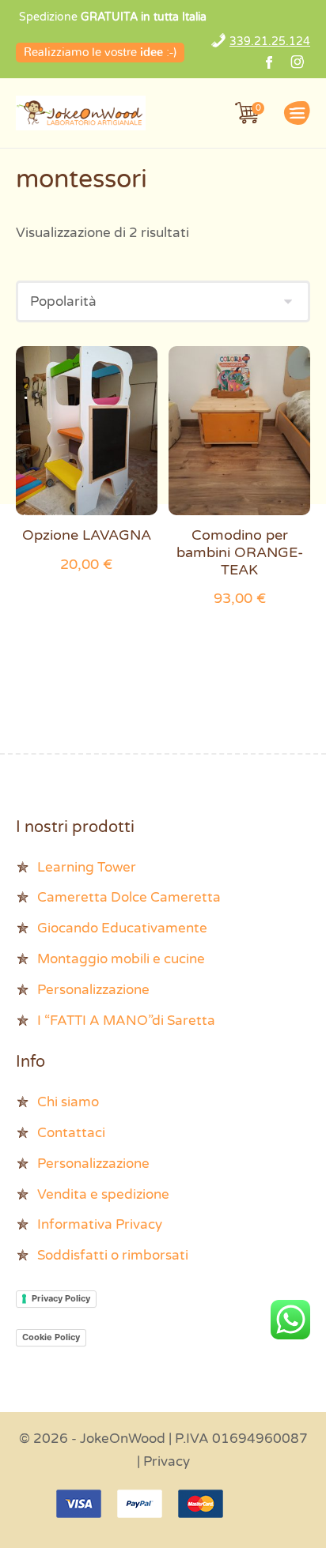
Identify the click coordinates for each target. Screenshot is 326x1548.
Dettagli (86, 434)
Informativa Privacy (99, 1224)
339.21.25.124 (269, 41)
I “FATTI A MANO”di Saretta (126, 1020)
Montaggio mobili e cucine (121, 959)
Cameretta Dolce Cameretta (129, 897)
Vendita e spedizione (103, 1194)
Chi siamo (68, 1102)
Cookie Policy (51, 1337)
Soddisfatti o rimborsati (112, 1255)
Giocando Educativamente (122, 928)
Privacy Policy (61, 1298)
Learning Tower (86, 867)
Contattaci (71, 1132)
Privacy (166, 1461)
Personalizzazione (93, 989)
